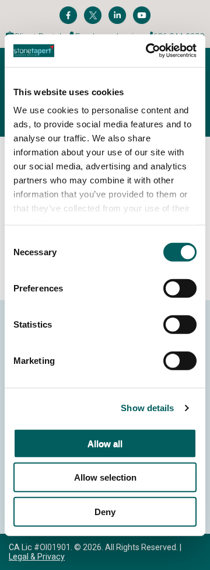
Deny (105, 511)
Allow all (105, 443)
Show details (147, 408)
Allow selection (105, 477)
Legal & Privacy (37, 556)
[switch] (180, 288)
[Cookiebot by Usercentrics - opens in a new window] (148, 50)
